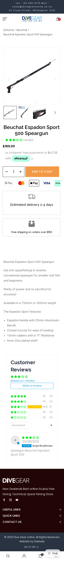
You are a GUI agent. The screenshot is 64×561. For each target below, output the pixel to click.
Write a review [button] (32, 386)
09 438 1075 (31, 3)
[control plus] (21, 171)
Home (10, 30)
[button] (24, 112)
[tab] (33, 102)
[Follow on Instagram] (10, 500)
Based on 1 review (23, 381)
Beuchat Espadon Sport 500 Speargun (28, 34)
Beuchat (22, 30)
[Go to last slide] (8, 79)
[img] (30, 438)
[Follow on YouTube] (16, 500)
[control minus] (5, 171)
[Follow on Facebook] (4, 500)
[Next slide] (55, 79)
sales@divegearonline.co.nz (32, 6)
